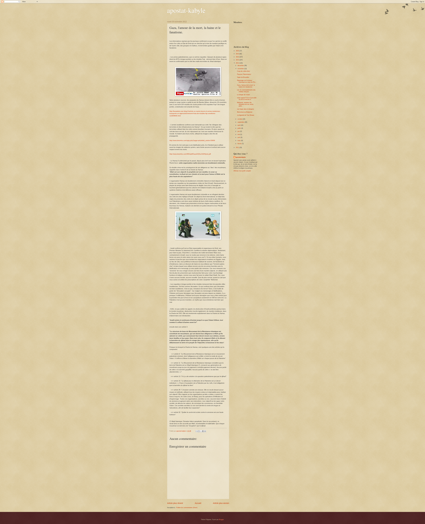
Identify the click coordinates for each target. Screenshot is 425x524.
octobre (240, 119)
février (240, 143)
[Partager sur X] (201, 431)
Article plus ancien (221, 503)
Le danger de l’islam (243, 94)
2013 (237, 60)
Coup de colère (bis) (243, 71)
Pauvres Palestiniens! (244, 74)
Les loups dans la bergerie (245, 109)
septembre (241, 122)
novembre (241, 68)
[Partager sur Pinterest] (205, 431)
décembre (241, 65)
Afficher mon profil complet (242, 171)
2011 (237, 147)
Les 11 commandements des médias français (246, 90)
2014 (237, 57)
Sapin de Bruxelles (243, 77)
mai (239, 134)
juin (239, 131)
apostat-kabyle (186, 10)
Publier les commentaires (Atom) (186, 507)
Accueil (198, 503)
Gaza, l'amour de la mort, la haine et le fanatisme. (246, 86)
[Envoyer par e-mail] (197, 431)
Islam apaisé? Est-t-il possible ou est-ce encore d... (246, 98)
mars (239, 140)
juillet (239, 128)
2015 (237, 54)
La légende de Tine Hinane (245, 115)
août (239, 125)
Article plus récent (175, 503)
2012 (237, 63)
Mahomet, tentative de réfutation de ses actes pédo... (245, 104)
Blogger (221, 519)
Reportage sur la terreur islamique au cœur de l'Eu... (247, 81)
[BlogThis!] (199, 431)
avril (239, 137)
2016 (237, 51)
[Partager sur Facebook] (203, 431)
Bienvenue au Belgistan (244, 112)
